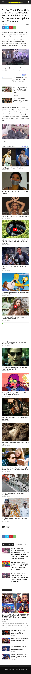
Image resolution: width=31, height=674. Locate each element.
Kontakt (6, 669)
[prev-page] (3, 585)
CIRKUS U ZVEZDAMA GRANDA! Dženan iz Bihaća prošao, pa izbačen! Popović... (19, 656)
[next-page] (5, 585)
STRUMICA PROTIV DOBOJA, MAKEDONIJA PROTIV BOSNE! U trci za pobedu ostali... (19, 648)
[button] (28, 2)
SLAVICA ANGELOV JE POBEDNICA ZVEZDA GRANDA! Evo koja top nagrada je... (15, 617)
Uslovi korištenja (23, 669)
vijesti (7, 527)
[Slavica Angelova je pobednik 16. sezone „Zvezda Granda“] (6, 640)
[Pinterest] (11, 27)
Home (3, 6)
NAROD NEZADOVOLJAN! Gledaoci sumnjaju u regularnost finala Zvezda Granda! (20, 632)
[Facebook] (3, 27)
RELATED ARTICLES (8, 544)
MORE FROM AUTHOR (20, 544)
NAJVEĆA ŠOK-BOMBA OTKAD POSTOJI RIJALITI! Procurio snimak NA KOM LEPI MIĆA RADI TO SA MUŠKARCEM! (19, 565)
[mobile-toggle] (2, 2)
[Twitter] (7, 27)
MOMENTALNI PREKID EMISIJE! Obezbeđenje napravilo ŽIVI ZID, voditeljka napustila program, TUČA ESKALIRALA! (20, 577)
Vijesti (7, 6)
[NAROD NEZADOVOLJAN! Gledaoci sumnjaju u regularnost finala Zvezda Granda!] (6, 632)
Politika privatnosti (13, 669)
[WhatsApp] (14, 27)
